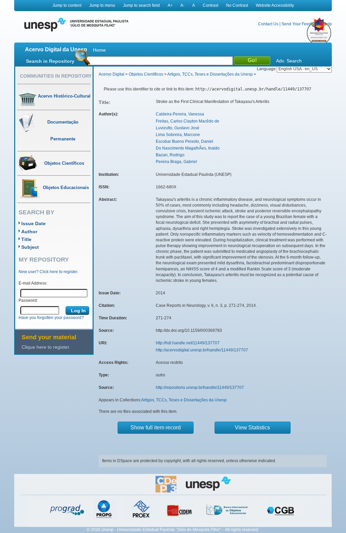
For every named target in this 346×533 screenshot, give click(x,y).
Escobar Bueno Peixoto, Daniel (184, 141)
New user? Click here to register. (48, 271)
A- (182, 5)
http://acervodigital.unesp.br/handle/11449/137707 (202, 350)
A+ (170, 5)
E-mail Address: (33, 283)
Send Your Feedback (300, 24)
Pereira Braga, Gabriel (176, 161)
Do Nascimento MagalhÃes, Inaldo (188, 148)
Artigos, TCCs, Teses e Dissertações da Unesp (210, 74)
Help (327, 24)
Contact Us (268, 24)
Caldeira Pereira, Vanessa (180, 114)
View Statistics (252, 427)
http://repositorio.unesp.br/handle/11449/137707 (200, 387)
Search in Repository (50, 61)
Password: (28, 300)
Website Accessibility (275, 5)
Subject (30, 247)
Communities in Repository (56, 76)
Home (99, 50)
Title (26, 239)
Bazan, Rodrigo (170, 155)
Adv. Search (289, 60)
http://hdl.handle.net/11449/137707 (188, 343)
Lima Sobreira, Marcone (178, 134)
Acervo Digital (111, 74)
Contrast (210, 5)
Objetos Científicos (146, 74)
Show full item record (155, 427)
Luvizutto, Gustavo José (177, 128)
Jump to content (66, 5)
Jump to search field (141, 5)
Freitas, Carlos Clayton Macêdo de (187, 121)
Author (29, 231)
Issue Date (33, 223)
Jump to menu (102, 5)
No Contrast (237, 5)
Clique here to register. (46, 347)
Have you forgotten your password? (51, 317)
